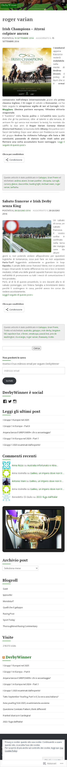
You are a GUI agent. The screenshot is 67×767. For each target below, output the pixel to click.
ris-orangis (20, 337)
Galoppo (42, 177)
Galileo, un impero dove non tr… (47, 473)
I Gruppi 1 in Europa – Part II (16, 426)
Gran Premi (53, 177)
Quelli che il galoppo (13, 607)
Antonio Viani (19, 481)
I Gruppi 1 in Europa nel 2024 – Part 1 (21, 438)
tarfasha (14, 187)
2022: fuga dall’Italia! (46, 496)
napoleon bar (13, 333)
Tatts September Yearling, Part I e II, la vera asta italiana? (31, 696)
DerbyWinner (18, 657)
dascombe (23, 184)
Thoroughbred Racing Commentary (20, 626)
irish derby (46, 330)
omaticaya (33, 333)
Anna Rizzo (18, 465)
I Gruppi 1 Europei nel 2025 (16, 419)
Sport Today (9, 619)
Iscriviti (9, 380)
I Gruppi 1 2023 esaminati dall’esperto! (21, 444)
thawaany (43, 337)
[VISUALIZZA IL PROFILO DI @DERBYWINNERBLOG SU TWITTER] (10, 401)
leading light (34, 184)
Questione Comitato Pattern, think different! (24, 709)
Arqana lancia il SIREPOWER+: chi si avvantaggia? (27, 432)
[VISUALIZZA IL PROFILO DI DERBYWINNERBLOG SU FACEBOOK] (5, 401)
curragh (55, 180)
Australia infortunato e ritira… (42, 465)
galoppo (36, 330)
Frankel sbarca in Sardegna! (17, 715)
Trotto (7, 330)
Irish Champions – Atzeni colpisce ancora (23, 31)
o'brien (24, 333)
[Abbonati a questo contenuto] (3, 657)
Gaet (5, 588)
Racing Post (8, 613)
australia (28, 330)
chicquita (47, 180)
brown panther (35, 180)
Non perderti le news (14, 357)
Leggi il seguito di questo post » (17, 294)
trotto (51, 337)
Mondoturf (8, 601)
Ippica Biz (7, 594)
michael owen (47, 184)
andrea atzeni (20, 180)
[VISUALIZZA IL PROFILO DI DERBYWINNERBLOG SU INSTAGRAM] (15, 401)
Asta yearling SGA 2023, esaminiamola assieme (26, 703)
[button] (26, 540)
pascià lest (44, 333)
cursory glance (10, 184)
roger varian (32, 337)
